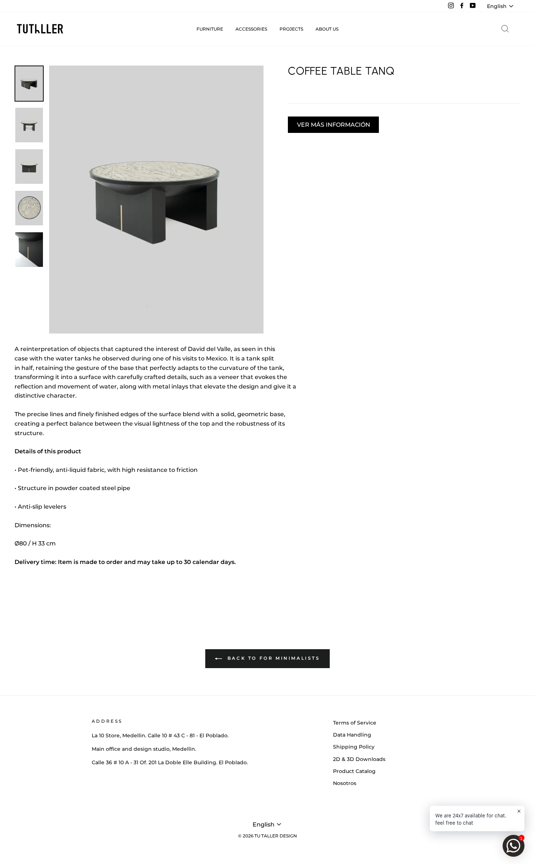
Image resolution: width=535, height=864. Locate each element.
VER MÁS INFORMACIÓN (333, 124)
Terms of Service (354, 723)
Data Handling (352, 735)
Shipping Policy (353, 747)
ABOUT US (327, 29)
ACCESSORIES (251, 29)
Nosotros (344, 783)
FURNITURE (210, 29)
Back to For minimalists (272, 658)
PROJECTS (291, 29)
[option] (156, 200)
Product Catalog (354, 771)
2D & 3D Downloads (359, 759)
